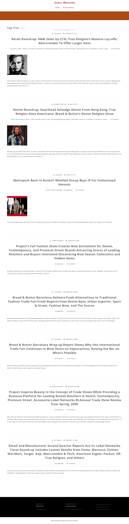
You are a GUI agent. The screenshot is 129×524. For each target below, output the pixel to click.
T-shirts (100, 49)
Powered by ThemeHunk (70, 520)
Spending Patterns (82, 49)
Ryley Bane (57, 33)
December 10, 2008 (73, 240)
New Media (75, 119)
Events (28, 119)
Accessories (13, 49)
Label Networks (56, 520)
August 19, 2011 (71, 175)
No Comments (115, 49)
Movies (68, 119)
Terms (57, 7)
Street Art (82, 119)
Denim (20, 49)
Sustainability (93, 49)
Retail (61, 49)
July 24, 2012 (74, 104)
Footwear (32, 49)
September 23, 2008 (73, 386)
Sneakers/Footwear (70, 49)
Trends (106, 49)
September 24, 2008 (72, 292)
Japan (49, 119)
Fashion (25, 49)
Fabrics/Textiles (35, 119)
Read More (64, 93)
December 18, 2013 (71, 33)
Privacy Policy (68, 7)
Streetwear (89, 119)
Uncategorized (68, 190)
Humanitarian (40, 49)
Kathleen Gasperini (57, 240)
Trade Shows (98, 119)
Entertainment (20, 119)
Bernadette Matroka (60, 104)
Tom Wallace (57, 292)
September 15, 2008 (72, 440)
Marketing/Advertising (52, 49)
